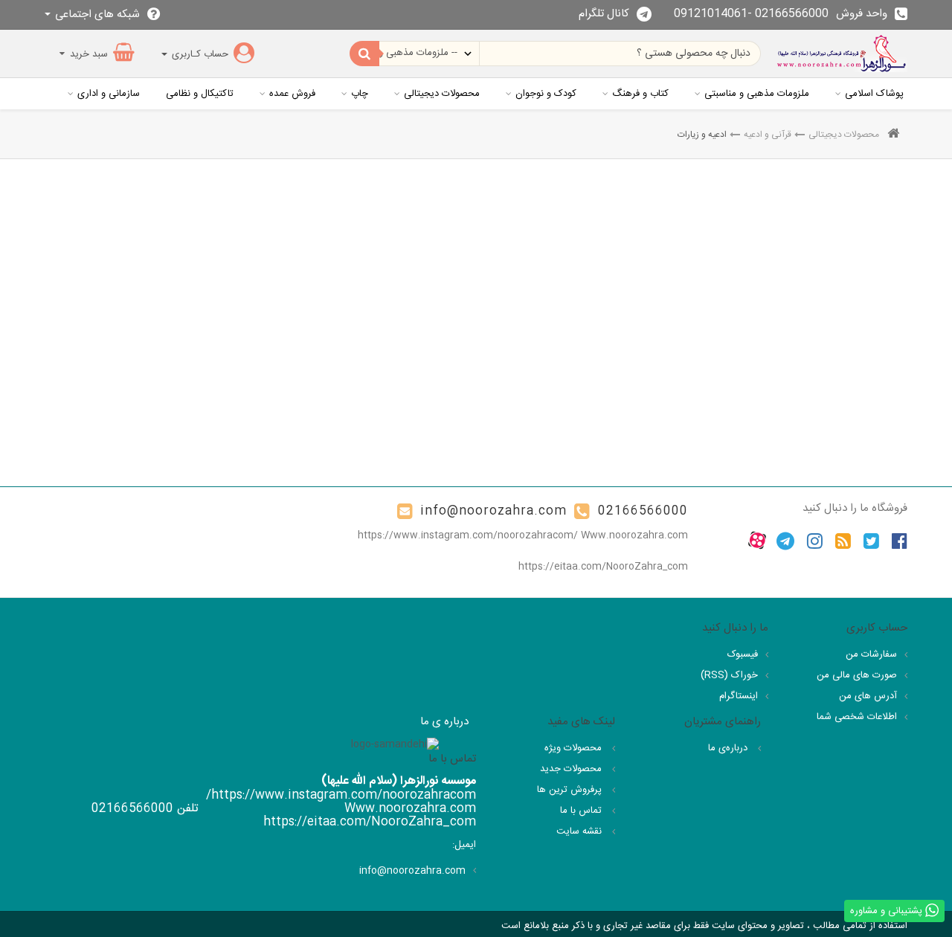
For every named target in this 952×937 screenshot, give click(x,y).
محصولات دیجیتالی (442, 94)
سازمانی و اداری (108, 94)
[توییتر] (871, 540)
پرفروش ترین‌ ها (571, 790)
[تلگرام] (785, 540)
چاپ (359, 94)
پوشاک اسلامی (874, 94)
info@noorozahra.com (493, 511)
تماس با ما (582, 810)
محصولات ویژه (574, 748)
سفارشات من (871, 654)
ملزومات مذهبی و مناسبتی (756, 94)
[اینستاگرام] (815, 540)
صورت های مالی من (857, 675)
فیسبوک (742, 654)
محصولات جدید (572, 769)
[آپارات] (757, 540)
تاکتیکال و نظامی (200, 94)
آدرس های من (868, 696)
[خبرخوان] (843, 540)
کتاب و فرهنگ (640, 94)
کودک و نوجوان (545, 94)
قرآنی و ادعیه (767, 134)
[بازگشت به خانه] (893, 135)
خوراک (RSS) (729, 675)
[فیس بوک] (899, 540)
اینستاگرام (738, 696)
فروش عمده (292, 94)
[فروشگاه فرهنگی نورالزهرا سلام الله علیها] (841, 53)
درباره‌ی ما (729, 748)
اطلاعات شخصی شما (857, 717)
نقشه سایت (580, 831)
